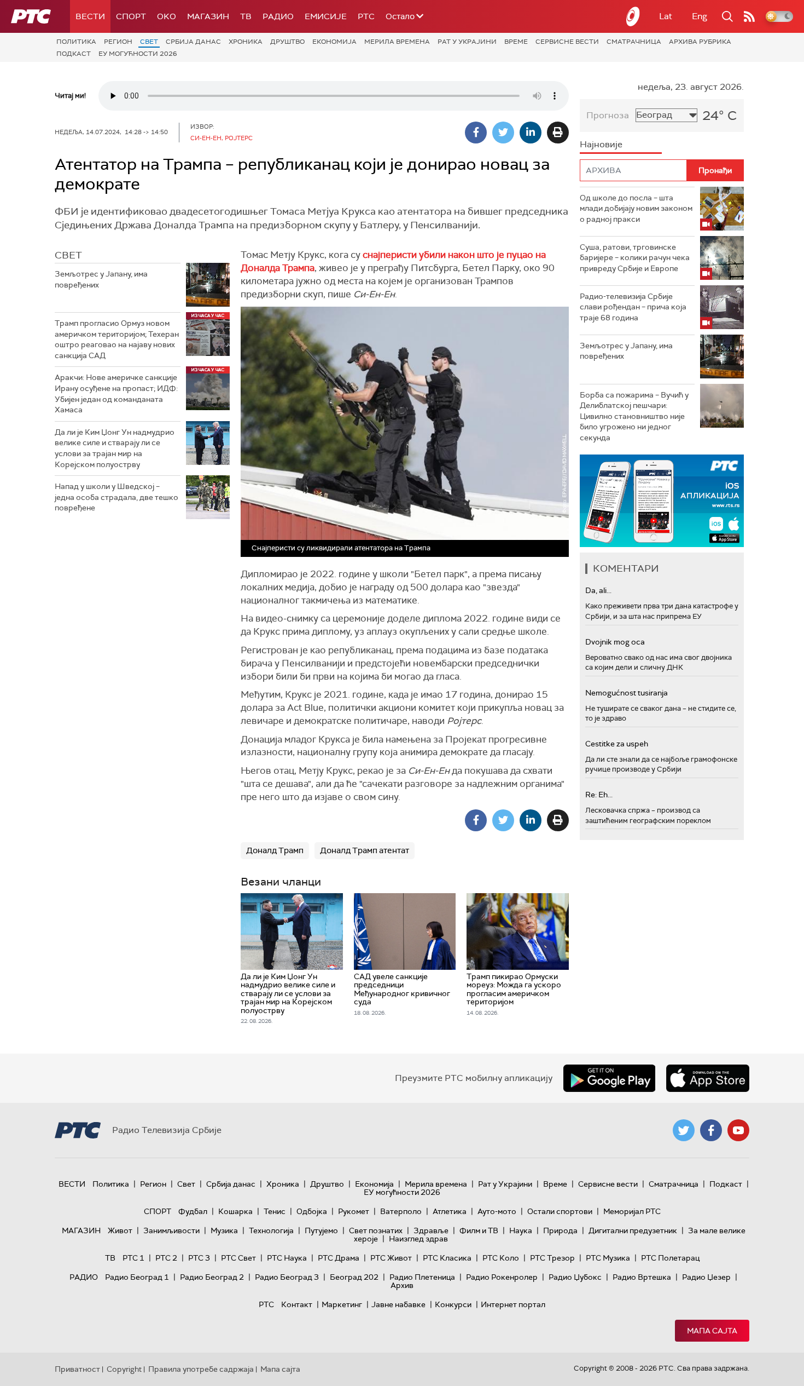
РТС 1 (133, 1258)
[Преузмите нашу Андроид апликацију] (609, 1078)
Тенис (275, 1211)
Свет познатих (376, 1230)
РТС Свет (238, 1258)
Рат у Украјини (467, 41)
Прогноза (607, 115)
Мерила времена (397, 41)
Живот (120, 1230)
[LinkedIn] (530, 132)
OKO (166, 16)
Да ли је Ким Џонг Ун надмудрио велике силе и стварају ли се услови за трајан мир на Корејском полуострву (114, 448)
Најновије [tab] (601, 144)
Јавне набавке (398, 1304)
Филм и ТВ (478, 1230)
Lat (665, 16)
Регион (118, 41)
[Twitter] (503, 132)
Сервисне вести (567, 41)
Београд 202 (354, 1277)
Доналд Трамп (275, 850)
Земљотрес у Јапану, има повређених (101, 279)
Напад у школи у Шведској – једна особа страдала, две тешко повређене (116, 497)
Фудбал (192, 1211)
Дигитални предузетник (633, 1230)
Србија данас (193, 41)
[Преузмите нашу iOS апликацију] (707, 1078)
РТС (366, 16)
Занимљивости (171, 1230)
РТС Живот (391, 1258)
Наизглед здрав (418, 1239)
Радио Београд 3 (287, 1277)
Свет (149, 41)
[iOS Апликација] (662, 501)
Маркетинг (342, 1304)
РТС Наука (287, 1258)
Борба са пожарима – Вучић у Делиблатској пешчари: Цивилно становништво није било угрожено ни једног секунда (634, 416)
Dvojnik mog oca (615, 642)
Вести (90, 16)
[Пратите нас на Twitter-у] (684, 1130)
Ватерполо (401, 1211)
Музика (224, 1230)
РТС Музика (608, 1258)
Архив (402, 1285)
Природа (560, 1230)
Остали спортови (559, 1211)
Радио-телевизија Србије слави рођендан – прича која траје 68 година (633, 307)
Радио (278, 16)
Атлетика (450, 1211)
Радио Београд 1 (137, 1277)
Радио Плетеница (422, 1277)
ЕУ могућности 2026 (137, 53)
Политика (76, 41)
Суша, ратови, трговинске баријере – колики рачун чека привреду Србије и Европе (635, 257)
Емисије (326, 16)
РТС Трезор (552, 1258)
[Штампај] (558, 132)
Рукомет (353, 1211)
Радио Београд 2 (212, 1277)
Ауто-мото (496, 1211)
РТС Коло (500, 1258)
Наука (520, 1230)
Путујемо (321, 1230)
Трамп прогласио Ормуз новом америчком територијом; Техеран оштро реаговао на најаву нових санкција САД (117, 339)
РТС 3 (199, 1258)
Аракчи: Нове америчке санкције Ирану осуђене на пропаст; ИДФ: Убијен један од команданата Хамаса (116, 393)
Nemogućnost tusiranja (626, 693)
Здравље (430, 1230)
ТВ (246, 16)
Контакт (296, 1304)
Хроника (246, 41)
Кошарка (235, 1211)
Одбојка (311, 1211)
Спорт (131, 16)
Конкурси (453, 1304)
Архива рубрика (700, 41)
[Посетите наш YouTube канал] (738, 1130)
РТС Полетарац (670, 1258)
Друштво (287, 41)
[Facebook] (476, 132)
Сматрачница (634, 41)
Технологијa (271, 1230)
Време (516, 41)
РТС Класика (447, 1258)
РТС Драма (338, 1258)
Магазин (208, 16)
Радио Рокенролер (502, 1277)
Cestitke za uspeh (616, 744)
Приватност (77, 1369)
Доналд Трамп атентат (364, 850)
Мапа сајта (712, 1331)
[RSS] (749, 16)
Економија (334, 41)
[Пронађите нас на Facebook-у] (711, 1130)
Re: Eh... (599, 795)
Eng (699, 16)
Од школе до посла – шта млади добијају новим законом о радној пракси (636, 208)
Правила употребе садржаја (201, 1369)
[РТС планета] (633, 16)
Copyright (124, 1369)
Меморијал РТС (632, 1211)
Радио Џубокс (575, 1277)
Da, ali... (598, 590)
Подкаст (73, 53)
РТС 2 (166, 1258)
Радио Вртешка (642, 1277)
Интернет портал (513, 1304)
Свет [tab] (68, 255)
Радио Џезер (706, 1277)
